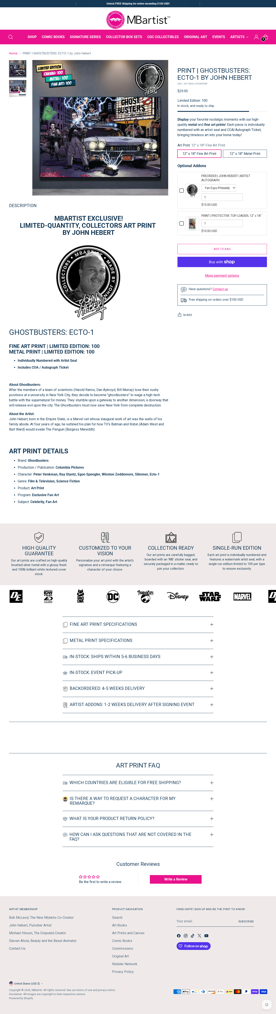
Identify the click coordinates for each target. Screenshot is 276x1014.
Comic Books (122, 941)
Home (13, 53)
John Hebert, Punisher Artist (30, 925)
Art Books (119, 925)
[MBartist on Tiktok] (193, 936)
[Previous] (76, 3)
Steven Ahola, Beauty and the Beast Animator (43, 941)
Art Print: (201, 145)
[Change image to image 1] (17, 68)
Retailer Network (124, 964)
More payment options (222, 276)
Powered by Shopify (21, 998)
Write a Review (175, 879)
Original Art (120, 956)
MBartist (37, 990)
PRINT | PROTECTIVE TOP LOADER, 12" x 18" (231, 215)
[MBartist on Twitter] (199, 936)
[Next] (199, 3)
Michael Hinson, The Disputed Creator (37, 933)
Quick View (192, 195)
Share (187, 315)
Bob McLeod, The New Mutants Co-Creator (41, 918)
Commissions (122, 948)
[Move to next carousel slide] (263, 738)
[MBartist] (138, 20)
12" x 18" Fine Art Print (199, 154)
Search (117, 918)
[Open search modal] (10, 37)
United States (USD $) (27, 983)
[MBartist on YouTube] (206, 936)
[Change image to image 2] (17, 88)
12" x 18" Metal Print (244, 154)
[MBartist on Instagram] (186, 936)
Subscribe (246, 921)
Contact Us (17, 948)
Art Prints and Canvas (128, 933)
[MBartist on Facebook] (179, 936)
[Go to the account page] (256, 37)
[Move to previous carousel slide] (253, 738)
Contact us (220, 289)
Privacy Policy (123, 972)
